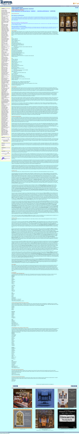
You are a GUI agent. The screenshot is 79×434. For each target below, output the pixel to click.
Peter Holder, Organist (4, 71)
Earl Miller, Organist (4, 37)
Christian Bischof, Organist (5, 28)
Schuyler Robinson (4, 126)
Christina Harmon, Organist (5, 29)
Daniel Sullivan (3, 129)
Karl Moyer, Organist (4, 119)
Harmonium (3, 42)
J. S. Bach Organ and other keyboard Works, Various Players (5, 101)
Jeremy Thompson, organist (5, 54)
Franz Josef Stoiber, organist (5, 38)
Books (2, 23)
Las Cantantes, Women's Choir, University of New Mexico (5, 60)
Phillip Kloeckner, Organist (5, 73)
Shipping (3, 145)
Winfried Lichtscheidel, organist (5, 93)
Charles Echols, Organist (5, 27)
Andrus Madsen (3, 17)
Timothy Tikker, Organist (4, 132)
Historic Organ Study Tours (5, 45)
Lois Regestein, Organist (5, 125)
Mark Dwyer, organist (4, 64)
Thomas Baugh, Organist (5, 107)
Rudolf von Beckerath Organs (5, 81)
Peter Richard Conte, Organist (5, 72)
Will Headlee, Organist (4, 113)
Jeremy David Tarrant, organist (5, 53)
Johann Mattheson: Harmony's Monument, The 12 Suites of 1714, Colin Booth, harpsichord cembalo (23, 428)
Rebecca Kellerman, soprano (5, 78)
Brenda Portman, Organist (5, 24)
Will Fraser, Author (4, 92)
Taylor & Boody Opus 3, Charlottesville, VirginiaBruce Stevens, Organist (67, 408)
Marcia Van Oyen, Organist (5, 133)
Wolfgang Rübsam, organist (5, 94)
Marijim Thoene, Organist (5, 131)
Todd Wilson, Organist (4, 90)
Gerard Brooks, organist (4, 40)
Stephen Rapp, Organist (5, 124)
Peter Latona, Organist (4, 116)
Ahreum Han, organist (4, 11)
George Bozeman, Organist (5, 39)
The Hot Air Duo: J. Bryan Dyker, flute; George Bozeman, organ (5, 88)
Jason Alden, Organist (4, 52)
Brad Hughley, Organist (4, 114)
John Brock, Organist (4, 108)
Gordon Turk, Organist (4, 41)
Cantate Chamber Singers (5, 25)
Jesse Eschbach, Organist (5, 110)
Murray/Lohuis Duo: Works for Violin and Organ (5, 121)
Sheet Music (3, 83)
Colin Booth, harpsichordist (5, 31)
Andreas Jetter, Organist (5, 14)
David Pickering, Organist (5, 34)
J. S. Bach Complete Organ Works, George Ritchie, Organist (5, 100)
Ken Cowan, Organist (4, 109)
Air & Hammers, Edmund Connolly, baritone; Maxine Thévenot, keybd (5, 12)
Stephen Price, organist (4, 85)
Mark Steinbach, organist (5, 65)
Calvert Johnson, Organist (5, 115)
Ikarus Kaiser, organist (4, 47)
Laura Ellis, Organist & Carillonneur (4, 62)
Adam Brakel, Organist (4, 10)
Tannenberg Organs (4, 105)
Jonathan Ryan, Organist (5, 57)
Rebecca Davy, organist (4, 77)
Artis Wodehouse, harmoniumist (5, 20)
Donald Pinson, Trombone (5, 35)
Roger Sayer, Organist (4, 79)
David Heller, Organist (4, 33)
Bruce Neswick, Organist (5, 122)
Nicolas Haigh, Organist (4, 69)
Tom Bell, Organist (4, 91)
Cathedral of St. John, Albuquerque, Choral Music (4, 26)
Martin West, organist (4, 67)
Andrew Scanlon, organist (5, 16)
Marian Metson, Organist (5, 118)
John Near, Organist (4, 120)
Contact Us (3, 144)
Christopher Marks (4, 117)
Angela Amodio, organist (5, 18)
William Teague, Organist (5, 130)
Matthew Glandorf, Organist (5, 111)
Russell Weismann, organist (5, 82)
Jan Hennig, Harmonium (5, 51)
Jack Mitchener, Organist (5, 49)
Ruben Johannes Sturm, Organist (6, 80)
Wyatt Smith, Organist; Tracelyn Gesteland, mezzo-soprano (5, 95)
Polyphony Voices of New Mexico (6, 74)
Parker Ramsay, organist (5, 70)
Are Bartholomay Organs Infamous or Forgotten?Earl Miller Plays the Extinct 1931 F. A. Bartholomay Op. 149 (67, 429)
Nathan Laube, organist (4, 68)
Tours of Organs (4, 106)
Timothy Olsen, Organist (5, 89)
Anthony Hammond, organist (5, 19)
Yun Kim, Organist (4, 96)
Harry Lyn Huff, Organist (5, 43)
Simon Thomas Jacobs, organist (6, 84)
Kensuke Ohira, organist (5, 59)
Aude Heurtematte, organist (5, 21)
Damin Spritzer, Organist (5, 32)
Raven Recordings (7, 433)
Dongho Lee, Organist (4, 36)
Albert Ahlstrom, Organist (5, 13)
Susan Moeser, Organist (5, 86)
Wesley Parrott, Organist (5, 123)
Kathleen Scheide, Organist (5, 58)
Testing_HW (3, 87)
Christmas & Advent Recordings (5, 97)
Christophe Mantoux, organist (5, 30)
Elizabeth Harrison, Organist (5, 112)
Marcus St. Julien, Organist (5, 63)
